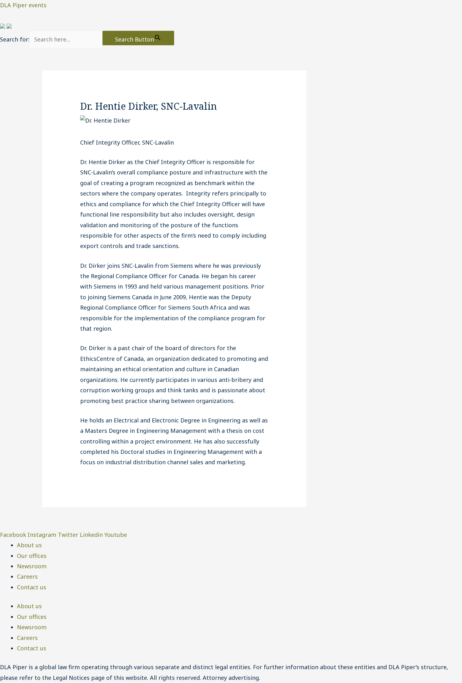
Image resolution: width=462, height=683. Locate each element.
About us (29, 545)
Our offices (32, 555)
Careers (27, 576)
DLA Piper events (23, 5)
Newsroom (32, 566)
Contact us (31, 587)
